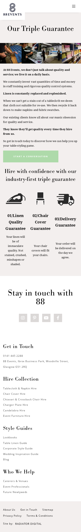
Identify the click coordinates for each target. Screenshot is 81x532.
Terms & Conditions (40, 515)
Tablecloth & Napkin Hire (20, 388)
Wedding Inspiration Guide (21, 454)
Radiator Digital (28, 524)
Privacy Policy (12, 515)
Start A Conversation (31, 156)
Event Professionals (16, 486)
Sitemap (47, 509)
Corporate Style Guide (18, 448)
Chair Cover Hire (14, 394)
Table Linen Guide (15, 443)
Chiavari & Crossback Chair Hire (25, 399)
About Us (9, 509)
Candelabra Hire (14, 410)
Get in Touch (28, 509)
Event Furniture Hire (16, 416)
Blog (6, 459)
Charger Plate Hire (15, 405)
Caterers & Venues (15, 481)
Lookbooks (10, 437)
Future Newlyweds (15, 492)
